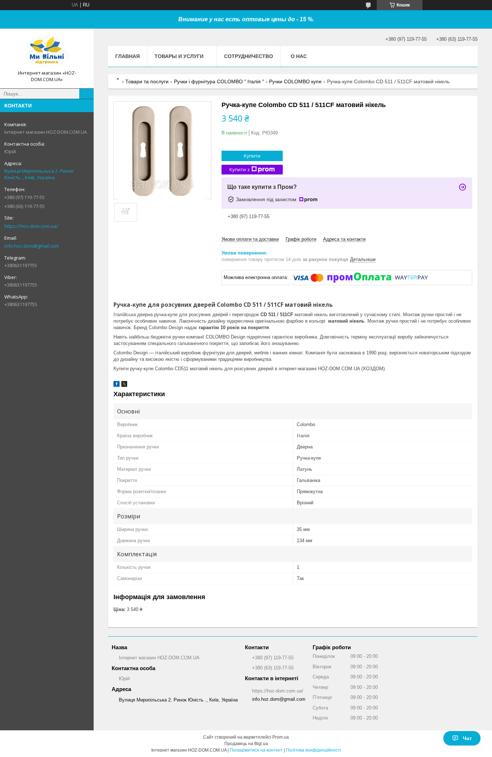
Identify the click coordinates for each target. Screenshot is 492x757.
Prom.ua (280, 737)
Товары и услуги (179, 56)
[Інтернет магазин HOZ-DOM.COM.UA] (46, 52)
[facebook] (116, 385)
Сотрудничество (248, 56)
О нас (299, 56)
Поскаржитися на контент (256, 750)
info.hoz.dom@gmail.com (31, 246)
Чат (467, 738)
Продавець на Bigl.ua (246, 743)
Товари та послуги (147, 81)
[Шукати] (86, 93)
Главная (127, 56)
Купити (252, 155)
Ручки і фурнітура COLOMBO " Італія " (219, 81)
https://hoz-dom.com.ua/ (31, 226)
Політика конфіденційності (313, 750)
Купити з (239, 169)
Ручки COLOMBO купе (295, 81)
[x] (124, 385)
